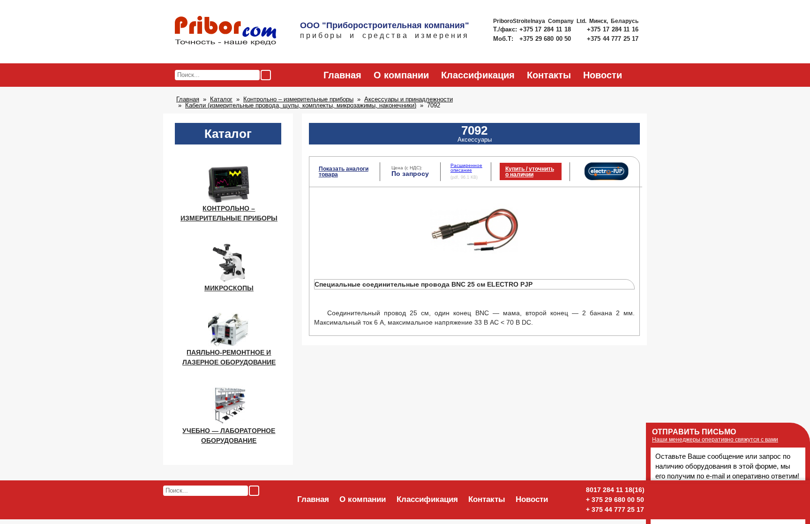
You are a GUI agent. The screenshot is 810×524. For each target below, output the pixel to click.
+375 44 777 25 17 (612, 38)
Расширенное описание (466, 168)
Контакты (549, 75)
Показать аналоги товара (343, 171)
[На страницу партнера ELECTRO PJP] (606, 178)
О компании (401, 75)
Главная (342, 75)
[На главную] (225, 31)
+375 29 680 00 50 (546, 38)
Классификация (478, 75)
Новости (602, 75)
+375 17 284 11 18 (546, 29)
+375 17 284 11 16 (612, 29)
